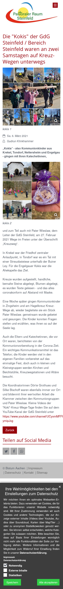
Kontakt (29, 472)
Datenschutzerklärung (33, 552)
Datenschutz (13, 472)
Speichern (12, 582)
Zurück (9, 430)
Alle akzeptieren (48, 582)
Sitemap (42, 472)
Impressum (35, 468)
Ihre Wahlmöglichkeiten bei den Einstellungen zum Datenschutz (31, 491)
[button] (6, 451)
